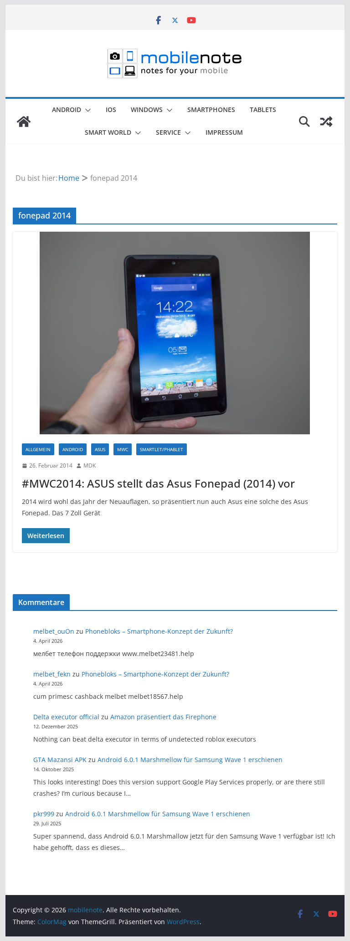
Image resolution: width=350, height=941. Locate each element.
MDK (89, 465)
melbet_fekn (52, 674)
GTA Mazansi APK (60, 759)
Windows (147, 109)
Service (168, 132)
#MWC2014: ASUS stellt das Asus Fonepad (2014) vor (158, 483)
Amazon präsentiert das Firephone (163, 716)
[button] (86, 110)
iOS (111, 109)
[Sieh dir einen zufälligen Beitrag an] (326, 121)
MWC (122, 449)
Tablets (263, 109)
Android (66, 109)
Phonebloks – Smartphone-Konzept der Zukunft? (159, 631)
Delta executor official (66, 716)
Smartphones (211, 109)
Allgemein (38, 449)
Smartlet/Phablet (161, 449)
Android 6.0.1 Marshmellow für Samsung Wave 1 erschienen (190, 759)
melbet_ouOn (53, 631)
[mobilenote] (24, 121)
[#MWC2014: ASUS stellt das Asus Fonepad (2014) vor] (175, 333)
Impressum (224, 132)
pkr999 (43, 813)
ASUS (100, 449)
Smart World (108, 132)
